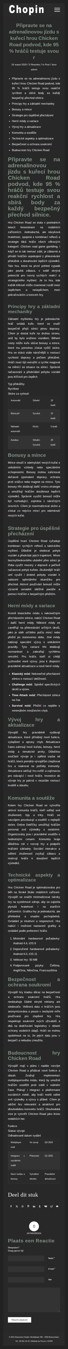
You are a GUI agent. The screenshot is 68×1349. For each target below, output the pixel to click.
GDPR (50, 1341)
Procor (43, 1341)
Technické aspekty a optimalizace (32, 138)
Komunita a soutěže (24, 132)
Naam (51, 1258)
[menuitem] (55, 9)
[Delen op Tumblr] (40, 1206)
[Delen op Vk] (45, 1206)
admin (34, 69)
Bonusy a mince (22, 109)
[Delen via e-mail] (57, 1206)
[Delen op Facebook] (11, 1206)
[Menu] (55, 9)
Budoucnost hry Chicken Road (30, 150)
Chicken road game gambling (39, 246)
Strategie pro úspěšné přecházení (32, 115)
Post (47, 64)
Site (50, 1280)
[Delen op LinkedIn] (34, 1206)
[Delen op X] (17, 1206)
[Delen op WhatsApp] (22, 1206)
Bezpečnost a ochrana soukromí (32, 144)
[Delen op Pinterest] (28, 1206)
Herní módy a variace (25, 121)
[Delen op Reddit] (51, 1206)
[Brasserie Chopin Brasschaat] (29, 9)
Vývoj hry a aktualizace (26, 126)
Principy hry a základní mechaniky (33, 103)
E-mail (51, 1269)
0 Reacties (34, 64)
